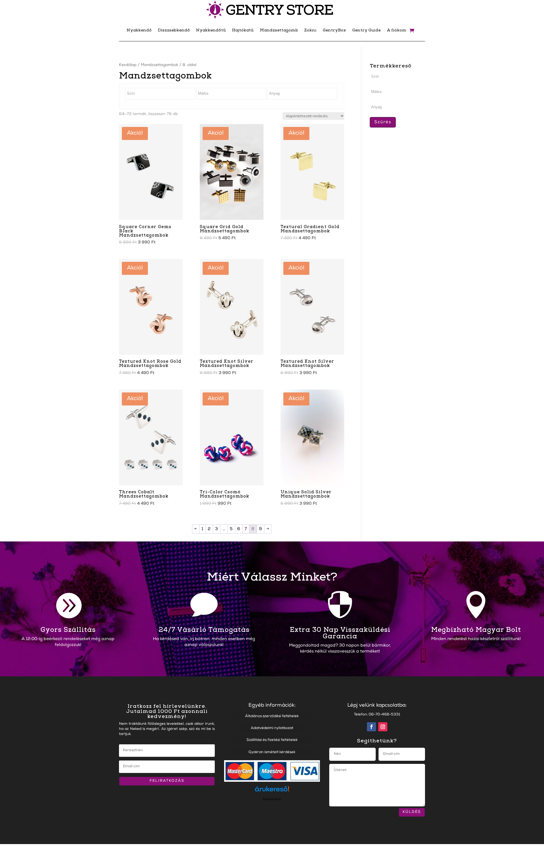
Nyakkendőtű (211, 30)
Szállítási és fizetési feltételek (272, 740)
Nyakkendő (139, 30)
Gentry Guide (366, 30)
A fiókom (396, 30)
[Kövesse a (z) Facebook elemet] (371, 726)
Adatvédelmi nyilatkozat (272, 728)
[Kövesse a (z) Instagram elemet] (382, 726)
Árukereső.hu (272, 799)
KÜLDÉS (412, 812)
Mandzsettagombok (159, 65)
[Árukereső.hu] (272, 791)
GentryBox (334, 30)
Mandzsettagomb (279, 30)
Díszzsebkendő (174, 30)
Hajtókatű (243, 30)
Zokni (310, 30)
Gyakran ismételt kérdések (271, 752)
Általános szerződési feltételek (272, 716)
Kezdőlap (128, 65)
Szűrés (382, 122)
